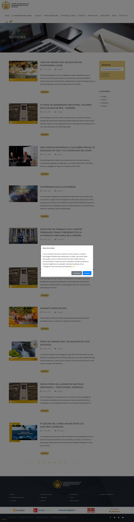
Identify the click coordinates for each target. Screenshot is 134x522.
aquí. (73, 266)
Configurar (77, 273)
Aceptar (87, 273)
